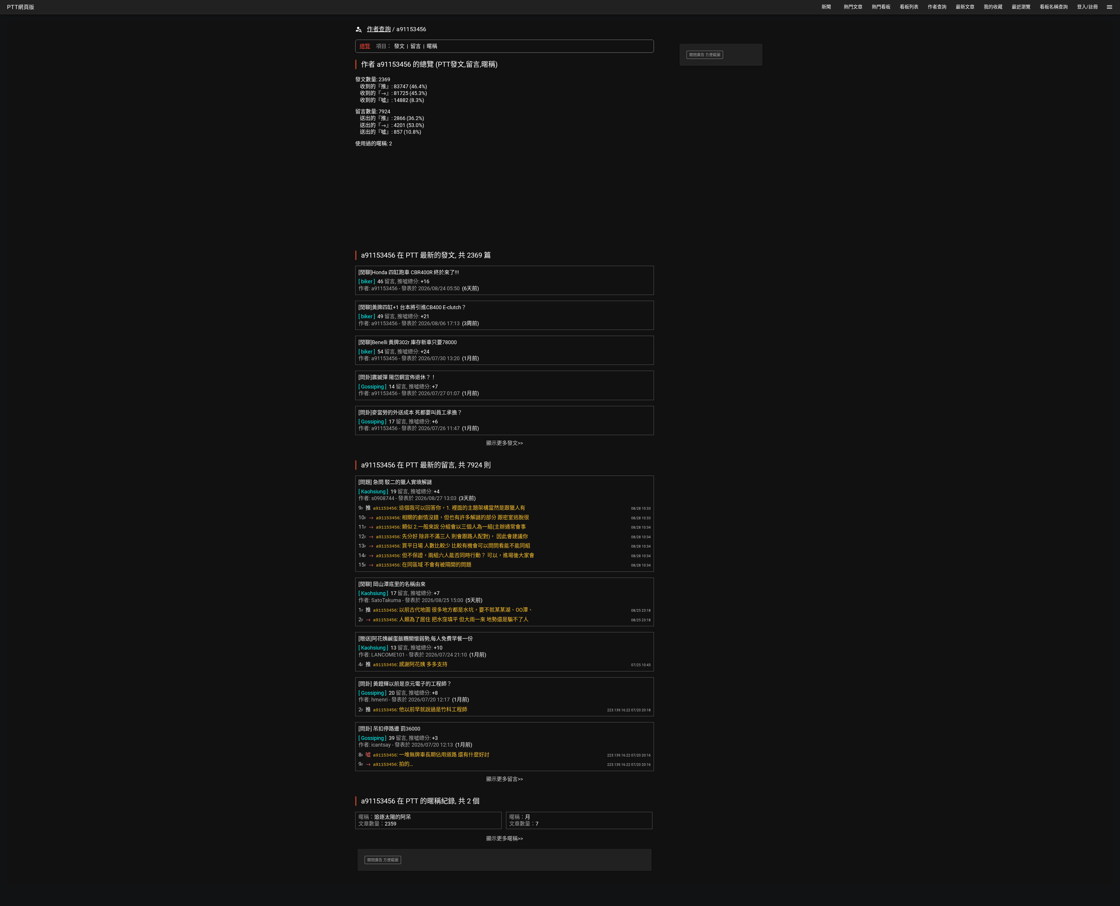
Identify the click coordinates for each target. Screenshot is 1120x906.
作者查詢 (379, 29)
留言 (415, 46)
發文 (399, 46)
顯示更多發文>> (504, 443)
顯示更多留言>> (504, 779)
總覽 (365, 46)
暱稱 (432, 46)
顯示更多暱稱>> (504, 838)
